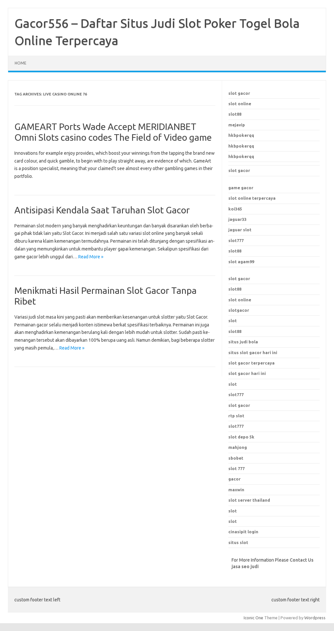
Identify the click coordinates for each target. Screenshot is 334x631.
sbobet (235, 458)
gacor (234, 479)
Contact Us (301, 560)
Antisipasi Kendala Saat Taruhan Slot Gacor (102, 210)
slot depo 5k (241, 437)
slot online (239, 103)
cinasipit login (243, 531)
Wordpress (315, 617)
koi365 (235, 209)
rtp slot (236, 415)
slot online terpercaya (252, 198)
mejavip (236, 124)
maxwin (236, 489)
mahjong (237, 447)
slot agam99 (241, 261)
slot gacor (239, 93)
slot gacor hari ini (247, 373)
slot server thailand (249, 500)
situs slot (238, 542)
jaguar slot (239, 229)
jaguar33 (237, 219)
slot (232, 320)
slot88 (234, 114)
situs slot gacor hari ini (252, 352)
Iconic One (253, 617)
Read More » (90, 256)
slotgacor (238, 310)
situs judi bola (243, 341)
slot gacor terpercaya (251, 363)
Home (20, 63)
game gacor (240, 187)
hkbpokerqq (241, 135)
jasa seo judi (245, 566)
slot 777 (236, 468)
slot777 (236, 240)
